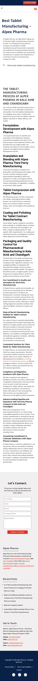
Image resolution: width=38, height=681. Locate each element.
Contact (19, 670)
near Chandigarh (8, 561)
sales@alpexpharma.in (14, 645)
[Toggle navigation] (35, 8)
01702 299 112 (13, 639)
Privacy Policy (9, 667)
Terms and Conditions (24, 667)
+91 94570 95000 (29, 3)
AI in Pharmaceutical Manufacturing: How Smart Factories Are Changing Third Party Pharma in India (18, 588)
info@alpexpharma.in (16, 643)
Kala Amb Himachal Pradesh (20, 558)
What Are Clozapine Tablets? (13, 605)
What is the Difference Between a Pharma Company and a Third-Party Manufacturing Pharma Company (18, 598)
